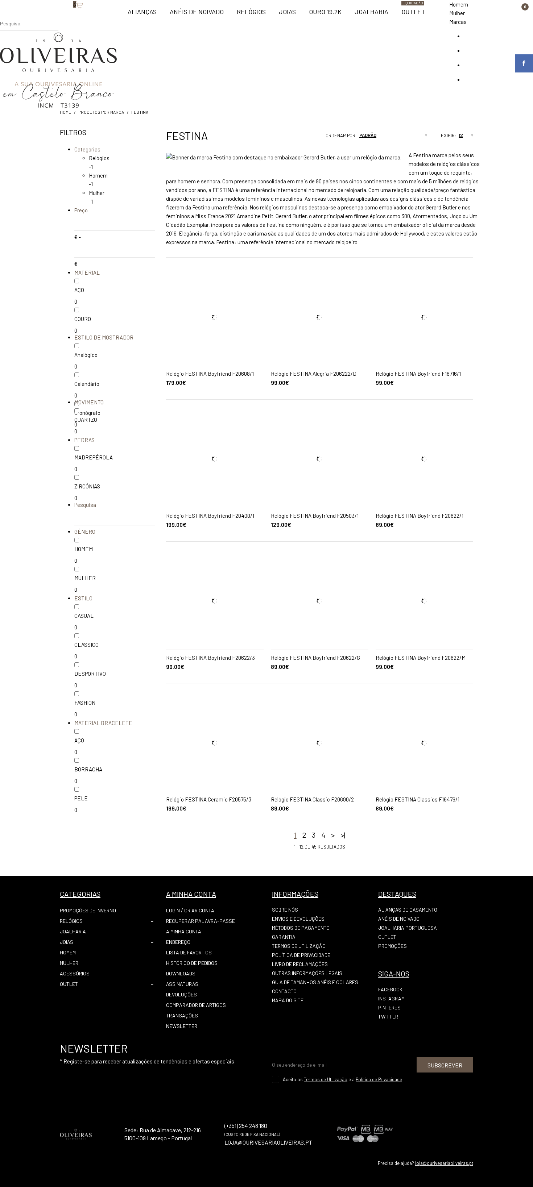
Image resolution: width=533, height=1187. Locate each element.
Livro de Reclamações (300, 964)
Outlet (69, 984)
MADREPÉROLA (93, 457)
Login (173, 910)
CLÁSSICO (86, 644)
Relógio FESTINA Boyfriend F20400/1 (210, 515)
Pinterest (391, 1007)
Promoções (392, 946)
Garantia (284, 937)
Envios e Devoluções (298, 919)
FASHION (84, 702)
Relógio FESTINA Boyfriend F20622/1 (419, 515)
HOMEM (83, 549)
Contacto (284, 991)
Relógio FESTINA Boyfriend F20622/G (315, 657)
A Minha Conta (183, 931)
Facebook (390, 989)
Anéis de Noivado (399, 919)
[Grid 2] (298, 137)
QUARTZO (85, 419)
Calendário (86, 383)
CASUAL (84, 615)
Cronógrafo (87, 412)
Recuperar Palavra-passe (200, 921)
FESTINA (139, 111)
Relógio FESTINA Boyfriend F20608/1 (210, 373)
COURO (82, 319)
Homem (458, 4)
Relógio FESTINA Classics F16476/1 (417, 799)
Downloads (180, 973)
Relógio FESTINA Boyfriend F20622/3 (210, 657)
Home (65, 111)
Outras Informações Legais (307, 973)
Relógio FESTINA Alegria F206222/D (313, 373)
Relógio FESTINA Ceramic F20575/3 (208, 799)
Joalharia (73, 931)
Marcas (458, 21)
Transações (182, 1015)
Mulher (457, 13)
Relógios (99, 158)
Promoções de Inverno (88, 910)
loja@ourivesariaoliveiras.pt (444, 1163)
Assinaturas (182, 984)
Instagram (391, 998)
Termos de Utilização (299, 946)
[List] (304, 137)
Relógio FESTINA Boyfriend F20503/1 (315, 515)
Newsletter (181, 1026)
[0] (69, 16)
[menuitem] (142, 15)
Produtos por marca (101, 111)
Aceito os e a (342, 1079)
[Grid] (291, 137)
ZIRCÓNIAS (87, 486)
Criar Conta (199, 910)
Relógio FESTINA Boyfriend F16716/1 (418, 373)
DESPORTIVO (90, 673)
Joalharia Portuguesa (407, 928)
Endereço (178, 942)
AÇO (79, 290)
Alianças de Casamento (407, 910)
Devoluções (181, 994)
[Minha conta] (62, 16)
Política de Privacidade (301, 955)
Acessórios (75, 973)
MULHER (85, 578)
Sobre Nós (285, 910)
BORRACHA (88, 769)
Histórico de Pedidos (192, 963)
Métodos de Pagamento (301, 928)
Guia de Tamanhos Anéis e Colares (315, 982)
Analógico (86, 354)
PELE (81, 798)
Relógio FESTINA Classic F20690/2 (312, 799)
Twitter (388, 1016)
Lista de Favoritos (189, 952)
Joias (66, 942)
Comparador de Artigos (196, 1005)
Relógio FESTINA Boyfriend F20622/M (421, 657)
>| (342, 834)
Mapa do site (287, 1000)
